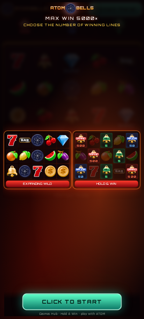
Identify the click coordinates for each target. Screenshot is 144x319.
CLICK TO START (72, 301)
